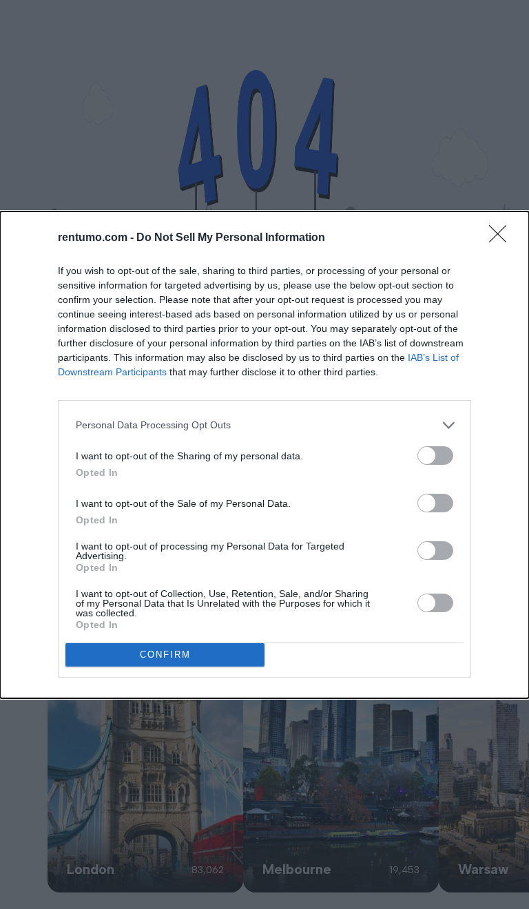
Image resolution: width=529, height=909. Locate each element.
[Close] (502, 238)
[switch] (435, 455)
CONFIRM (165, 654)
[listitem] (264, 425)
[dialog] (264, 454)
